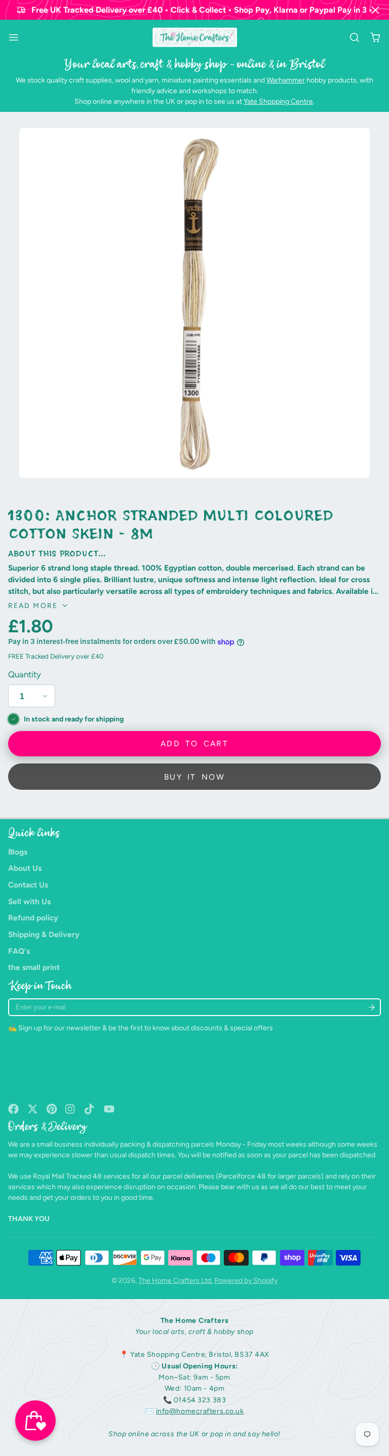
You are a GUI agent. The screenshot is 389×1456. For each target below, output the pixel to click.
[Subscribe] (371, 1007)
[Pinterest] (52, 1109)
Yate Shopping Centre (278, 101)
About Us (25, 868)
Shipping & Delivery (44, 934)
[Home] (194, 37)
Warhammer (285, 80)
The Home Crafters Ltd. (175, 1280)
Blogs (17, 852)
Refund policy (33, 917)
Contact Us (28, 884)
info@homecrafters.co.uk (200, 1411)
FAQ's (19, 951)
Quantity (24, 674)
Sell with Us (29, 901)
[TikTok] (90, 1109)
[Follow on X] (32, 1109)
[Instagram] (70, 1109)
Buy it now (194, 777)
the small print (34, 967)
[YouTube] (109, 1109)
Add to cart (194, 743)
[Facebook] (13, 1109)
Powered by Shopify (246, 1280)
